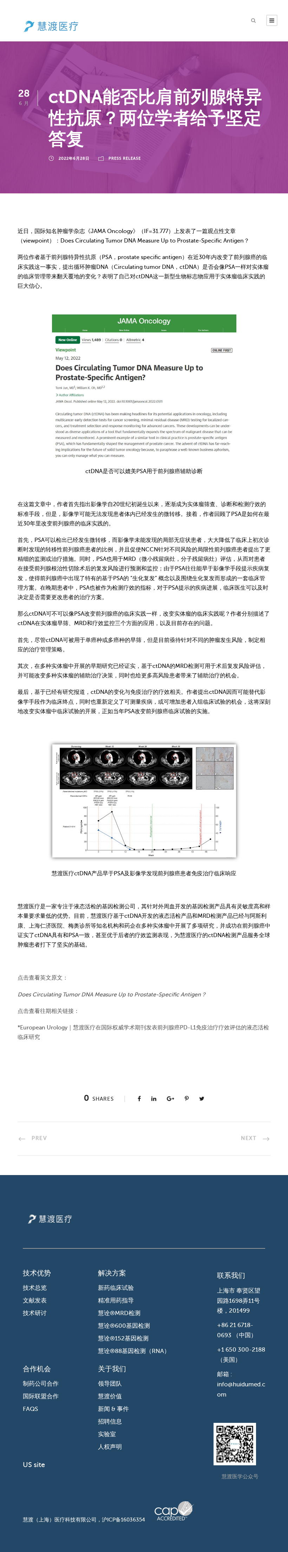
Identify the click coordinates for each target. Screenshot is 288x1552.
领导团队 (110, 1383)
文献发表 (35, 1300)
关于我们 (112, 1369)
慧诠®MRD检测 (119, 1313)
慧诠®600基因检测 (124, 1325)
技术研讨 (35, 1313)
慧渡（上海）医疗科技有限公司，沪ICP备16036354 (84, 1520)
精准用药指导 (116, 1300)
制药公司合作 (41, 1383)
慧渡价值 (110, 1396)
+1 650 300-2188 (241, 1349)
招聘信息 (110, 1421)
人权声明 (110, 1447)
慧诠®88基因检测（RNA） (134, 1351)
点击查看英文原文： (43, 978)
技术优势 (37, 1273)
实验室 (107, 1434)
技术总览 (35, 1288)
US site (34, 1465)
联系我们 (231, 1276)
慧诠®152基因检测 (123, 1338)
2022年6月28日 (74, 158)
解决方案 (112, 1273)
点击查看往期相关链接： (48, 1011)
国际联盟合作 (41, 1396)
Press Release (125, 158)
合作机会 (37, 1369)
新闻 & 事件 (113, 1409)
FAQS (30, 1409)
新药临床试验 (116, 1288)
